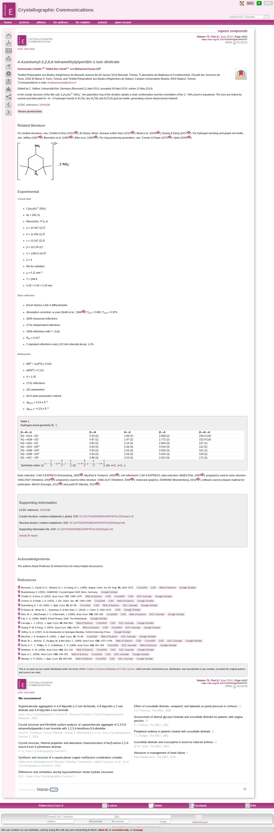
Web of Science (167, 587)
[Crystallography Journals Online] (242, 3)
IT (259, 3)
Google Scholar (188, 587)
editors (42, 22)
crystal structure (34, 94)
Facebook (201, 805)
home (8, 22)
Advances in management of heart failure (159, 752)
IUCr (250, 3)
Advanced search (200, 822)
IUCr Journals (144, 596)
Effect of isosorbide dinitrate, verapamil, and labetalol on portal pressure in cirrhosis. (186, 706)
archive (24, 22)
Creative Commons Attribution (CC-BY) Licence (110, 669)
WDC (268, 3)
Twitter (158, 805)
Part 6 (215, 36)
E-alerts (112, 805)
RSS (253, 805)
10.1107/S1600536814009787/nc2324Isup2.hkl (97, 522)
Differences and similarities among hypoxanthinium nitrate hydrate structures (65, 772)
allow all (103, 830)
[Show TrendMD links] (245, 789)
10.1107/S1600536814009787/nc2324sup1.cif (106, 516)
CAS (153, 587)
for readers (83, 22)
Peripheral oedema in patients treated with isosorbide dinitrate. (172, 731)
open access (123, 22)
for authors (61, 22)
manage (138, 830)
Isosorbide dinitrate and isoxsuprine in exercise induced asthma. (174, 742)
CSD (108, 596)
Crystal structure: (29, 516)
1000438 (44, 104)
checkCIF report (28, 535)
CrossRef (142, 587)
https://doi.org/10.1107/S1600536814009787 (224, 39)
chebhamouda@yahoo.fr (61, 82)
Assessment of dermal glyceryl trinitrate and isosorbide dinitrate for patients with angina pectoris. (188, 718)
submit (103, 22)
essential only (120, 830)
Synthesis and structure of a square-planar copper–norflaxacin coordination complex (70, 757)
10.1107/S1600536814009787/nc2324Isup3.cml (85, 529)
